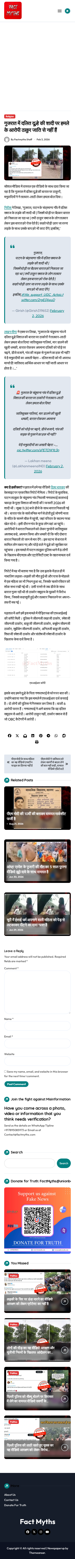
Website (9, 1054)
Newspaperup (56, 1548)
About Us (10, 1494)
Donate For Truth (15, 1505)
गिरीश (8, 207)
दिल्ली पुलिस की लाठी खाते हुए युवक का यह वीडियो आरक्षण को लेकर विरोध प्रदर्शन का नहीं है (30, 1449)
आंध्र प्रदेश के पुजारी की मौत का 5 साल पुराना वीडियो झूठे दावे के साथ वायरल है (36, 869)
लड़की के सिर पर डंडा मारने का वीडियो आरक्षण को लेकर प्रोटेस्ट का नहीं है (30, 1301)
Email (8, 1036)
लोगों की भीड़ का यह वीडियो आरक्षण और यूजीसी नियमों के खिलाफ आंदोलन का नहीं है (31, 1352)
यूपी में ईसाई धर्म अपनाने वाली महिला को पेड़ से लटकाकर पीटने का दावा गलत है (36, 922)
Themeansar (37, 1552)
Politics (13, 1275)
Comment (11, 968)
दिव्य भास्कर (58, 487)
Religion (10, 116)
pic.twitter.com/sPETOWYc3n (38, 450)
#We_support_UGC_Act (39, 294)
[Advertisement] (37, 61)
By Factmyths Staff (21, 139)
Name (9, 1019)
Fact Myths (37, 1521)
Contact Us (11, 1500)
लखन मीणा (10, 332)
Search (17, 1152)
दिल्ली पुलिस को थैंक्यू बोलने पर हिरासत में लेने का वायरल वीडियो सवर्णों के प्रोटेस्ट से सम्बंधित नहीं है (30, 1401)
